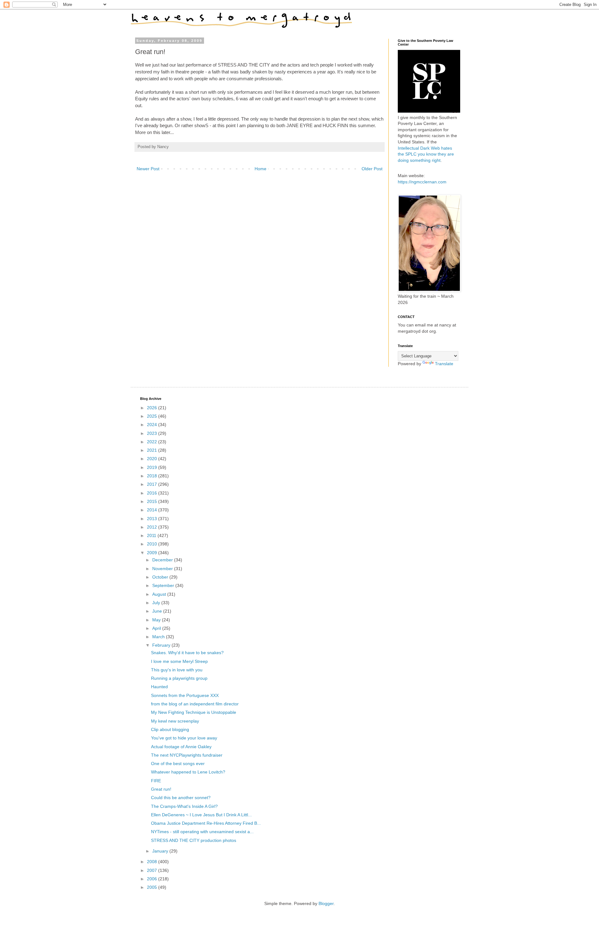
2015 (152, 501)
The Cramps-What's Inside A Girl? (184, 806)
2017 (152, 484)
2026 (152, 407)
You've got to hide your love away (184, 737)
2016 (152, 492)
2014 (152, 509)
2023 (152, 433)
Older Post (372, 168)
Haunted (159, 686)
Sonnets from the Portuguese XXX (185, 695)
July (156, 602)
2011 (152, 535)
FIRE (156, 780)
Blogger (326, 903)
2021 (152, 450)
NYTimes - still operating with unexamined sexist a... (202, 831)
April (157, 628)
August (159, 594)
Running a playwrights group (179, 678)
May (157, 619)
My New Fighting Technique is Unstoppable (193, 712)
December (163, 559)
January (160, 850)
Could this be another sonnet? (181, 797)
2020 (152, 458)
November (163, 568)
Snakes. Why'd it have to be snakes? (187, 652)
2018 (152, 475)
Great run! (161, 789)
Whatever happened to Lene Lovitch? (188, 771)
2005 (152, 887)
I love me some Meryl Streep (179, 661)
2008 (152, 861)
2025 (152, 416)
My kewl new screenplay (175, 721)
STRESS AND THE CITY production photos (193, 840)
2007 (152, 870)
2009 (152, 552)
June (157, 611)
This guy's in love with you (176, 669)
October (160, 576)
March (159, 636)
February (162, 645)
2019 (152, 467)
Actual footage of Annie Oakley (181, 746)
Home (260, 168)
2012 (152, 527)
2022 (152, 441)
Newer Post (148, 168)
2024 (152, 424)
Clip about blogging (170, 729)
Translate (444, 363)
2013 (152, 518)
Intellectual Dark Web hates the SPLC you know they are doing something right (426, 154)
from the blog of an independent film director (195, 703)
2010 (152, 543)
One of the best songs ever (178, 763)
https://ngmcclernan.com (422, 181)
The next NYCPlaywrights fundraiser (186, 755)
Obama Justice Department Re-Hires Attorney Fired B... (206, 823)
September (163, 585)
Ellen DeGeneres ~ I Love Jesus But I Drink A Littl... (201, 814)
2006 (152, 878)
